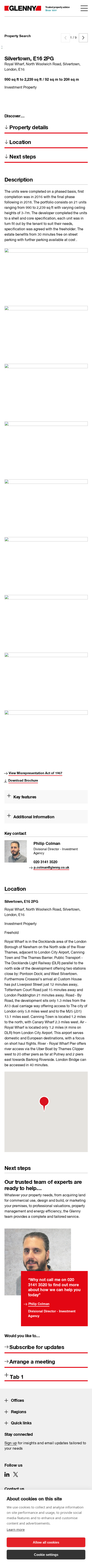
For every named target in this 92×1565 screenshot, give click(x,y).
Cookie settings (46, 1555)
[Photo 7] (46, 728)
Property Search (17, 35)
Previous (65, 37)
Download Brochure (23, 779)
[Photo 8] (46, 497)
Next (83, 37)
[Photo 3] (46, 439)
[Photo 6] (46, 324)
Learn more (16, 1529)
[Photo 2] (46, 613)
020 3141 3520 (45, 861)
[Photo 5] (46, 266)
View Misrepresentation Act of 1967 (35, 772)
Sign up (10, 1443)
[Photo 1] (46, 671)
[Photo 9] (46, 382)
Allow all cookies (46, 1542)
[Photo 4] (46, 555)
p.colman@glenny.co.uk (51, 866)
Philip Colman (38, 1303)
